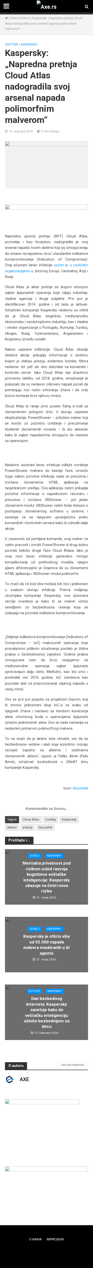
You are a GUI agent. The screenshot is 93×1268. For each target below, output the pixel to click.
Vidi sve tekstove (73, 1065)
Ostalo (35, 855)
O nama (35, 1239)
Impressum (55, 1239)
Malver (12, 827)
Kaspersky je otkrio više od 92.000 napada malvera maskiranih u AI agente (46, 944)
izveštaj (50, 819)
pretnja (27, 827)
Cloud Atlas (31, 819)
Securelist (80, 788)
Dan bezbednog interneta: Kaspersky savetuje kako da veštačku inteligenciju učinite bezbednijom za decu (46, 1012)
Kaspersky (29, 44)
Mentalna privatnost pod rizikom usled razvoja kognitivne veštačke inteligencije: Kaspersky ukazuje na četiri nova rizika (47, 877)
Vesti (13, 18)
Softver (25, 18)
